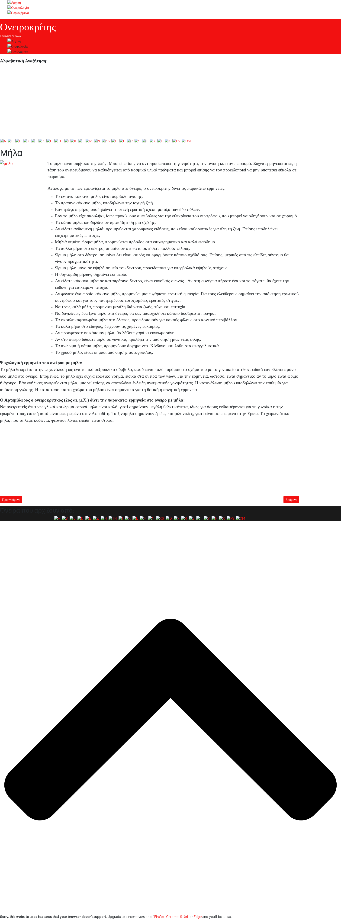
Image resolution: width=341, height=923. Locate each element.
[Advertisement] (149, 100)
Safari (184, 917)
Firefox (159, 917)
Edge (198, 917)
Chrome (172, 917)
